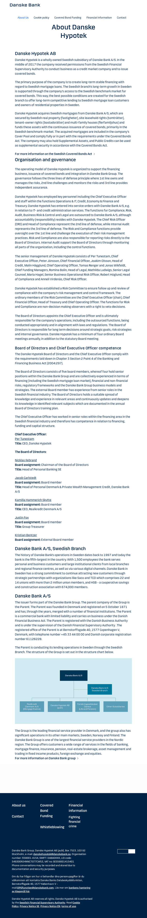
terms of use (68, 906)
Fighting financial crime (74, 821)
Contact (18, 816)
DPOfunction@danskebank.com (35, 887)
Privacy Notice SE (29, 906)
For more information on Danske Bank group (45, 758)
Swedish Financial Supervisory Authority (42, 902)
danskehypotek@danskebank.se (52, 854)
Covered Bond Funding (46, 810)
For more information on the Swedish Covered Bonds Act (53, 154)
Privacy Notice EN (50, 906)
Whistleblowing (52, 827)
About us (18, 805)
